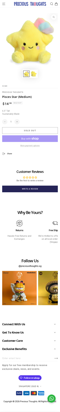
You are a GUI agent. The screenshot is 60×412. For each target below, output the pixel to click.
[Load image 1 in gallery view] (26, 74)
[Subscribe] (56, 358)
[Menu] (3, 3)
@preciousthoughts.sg (30, 266)
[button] (51, 3)
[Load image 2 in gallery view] (33, 74)
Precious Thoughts (12, 92)
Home (4, 86)
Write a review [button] (30, 189)
